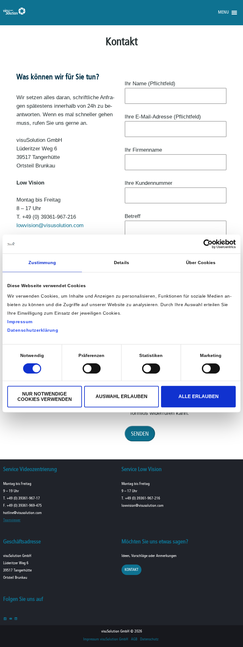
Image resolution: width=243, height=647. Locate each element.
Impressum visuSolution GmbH (105, 639)
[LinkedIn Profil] (16, 618)
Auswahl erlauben (121, 396)
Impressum (20, 321)
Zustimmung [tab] (42, 262)
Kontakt (131, 570)
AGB (134, 639)
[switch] (92, 369)
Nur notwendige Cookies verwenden (44, 396)
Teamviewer (12, 520)
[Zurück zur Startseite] (14, 13)
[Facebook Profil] (5, 618)
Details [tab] (121, 262)
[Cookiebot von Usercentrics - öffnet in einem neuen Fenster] (208, 244)
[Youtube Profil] (11, 618)
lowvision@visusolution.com (50, 225)
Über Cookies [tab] (200, 262)
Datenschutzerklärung (32, 330)
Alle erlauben (198, 396)
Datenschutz (149, 639)
